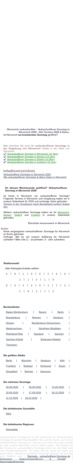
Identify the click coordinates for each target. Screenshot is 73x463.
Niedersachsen (14, 328)
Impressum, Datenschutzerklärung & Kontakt (33, 459)
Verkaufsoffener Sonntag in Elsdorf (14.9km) (31, 159)
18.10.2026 (31, 398)
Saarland (38, 333)
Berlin (61, 312)
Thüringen (11, 344)
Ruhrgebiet (12, 429)
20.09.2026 (12, 392)
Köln (62, 360)
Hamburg (58, 317)
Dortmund (45, 366)
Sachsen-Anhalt (14, 339)
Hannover (45, 371)
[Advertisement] (36, 36)
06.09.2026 (35, 387)
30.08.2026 (12, 387)
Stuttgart (28, 366)
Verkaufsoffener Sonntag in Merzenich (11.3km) (32, 154)
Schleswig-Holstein (50, 339)
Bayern (43, 312)
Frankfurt (11, 366)
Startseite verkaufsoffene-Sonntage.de (48, 456)
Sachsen (59, 333)
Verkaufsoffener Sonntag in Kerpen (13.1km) (31, 156)
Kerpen (7, 215)
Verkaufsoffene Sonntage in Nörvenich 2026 (27, 174)
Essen (62, 366)
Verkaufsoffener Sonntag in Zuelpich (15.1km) (31, 162)
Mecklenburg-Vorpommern (46, 323)
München (26, 360)
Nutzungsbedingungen (12, 461)
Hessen (10, 323)
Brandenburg (13, 317)
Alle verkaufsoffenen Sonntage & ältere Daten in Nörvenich (35, 177)
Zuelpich (35, 215)
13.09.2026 (58, 387)
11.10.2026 (12, 398)
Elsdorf (18, 215)
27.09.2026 (35, 392)
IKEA (8, 413)
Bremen (36, 317)
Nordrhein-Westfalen (50, 328)
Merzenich (63, 212)
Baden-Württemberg (17, 312)
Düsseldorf (11, 371)
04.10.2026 (58, 392)
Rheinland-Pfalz (14, 333)
